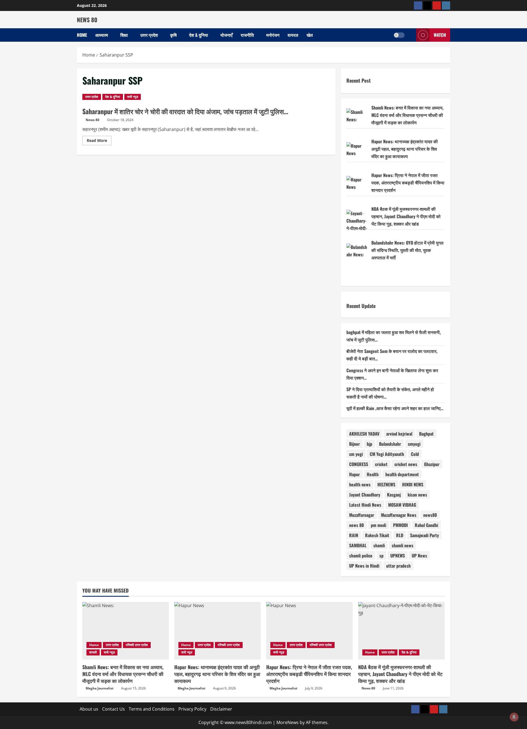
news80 (430, 515)
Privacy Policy (192, 709)
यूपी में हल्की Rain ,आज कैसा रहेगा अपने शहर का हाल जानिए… (395, 408)
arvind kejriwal (399, 433)
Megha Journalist (99, 688)
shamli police (360, 555)
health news (360, 484)
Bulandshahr (390, 444)
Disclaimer (221, 709)
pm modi (378, 525)
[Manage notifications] (514, 717)
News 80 (92, 119)
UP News (419, 555)
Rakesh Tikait (377, 535)
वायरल (293, 35)
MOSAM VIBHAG (402, 504)
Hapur (354, 474)
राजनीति (247, 35)
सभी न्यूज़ (132, 96)
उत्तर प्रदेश (149, 35)
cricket (381, 464)
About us (89, 709)
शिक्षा (124, 35)
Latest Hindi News (365, 504)
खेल (310, 35)
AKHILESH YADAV (364, 433)
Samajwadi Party (424, 535)
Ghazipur (431, 464)
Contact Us (113, 709)
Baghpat (426, 433)
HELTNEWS (386, 484)
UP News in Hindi (364, 565)
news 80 (356, 525)
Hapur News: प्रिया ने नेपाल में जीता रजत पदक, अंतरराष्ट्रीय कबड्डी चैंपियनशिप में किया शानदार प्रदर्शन (407, 182)
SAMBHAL (357, 545)
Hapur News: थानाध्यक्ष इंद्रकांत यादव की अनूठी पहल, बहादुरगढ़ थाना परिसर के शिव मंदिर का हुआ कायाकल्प (404, 148)
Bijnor (354, 444)
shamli (379, 545)
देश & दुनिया (198, 35)
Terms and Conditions (152, 709)
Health (373, 474)
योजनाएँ (226, 35)
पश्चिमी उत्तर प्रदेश (137, 645)
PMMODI (400, 525)
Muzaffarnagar (361, 515)
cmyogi (414, 444)
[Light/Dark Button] (399, 35)
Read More (99, 141)
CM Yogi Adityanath (387, 454)
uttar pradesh (398, 565)
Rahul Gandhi (426, 525)
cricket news (405, 464)
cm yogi (356, 454)
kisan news (417, 494)
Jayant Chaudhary (364, 494)
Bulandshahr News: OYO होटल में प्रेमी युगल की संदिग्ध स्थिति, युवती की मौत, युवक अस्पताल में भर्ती (407, 250)
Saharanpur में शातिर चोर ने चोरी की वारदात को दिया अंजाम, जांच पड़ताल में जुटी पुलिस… (185, 111)
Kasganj (394, 494)
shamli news (402, 545)
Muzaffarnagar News (398, 515)
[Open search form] (410, 35)
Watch (440, 35)
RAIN (353, 535)
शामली (93, 652)
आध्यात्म (101, 35)
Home (82, 35)
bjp (369, 444)
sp (381, 555)
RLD (399, 535)
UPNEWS (397, 555)
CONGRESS (358, 464)
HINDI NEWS (412, 484)
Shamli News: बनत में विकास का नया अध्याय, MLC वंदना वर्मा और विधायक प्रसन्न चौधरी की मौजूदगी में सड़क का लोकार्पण (407, 115)
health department (402, 474)
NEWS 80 (87, 19)
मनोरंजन (272, 35)
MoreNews (287, 722)
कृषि (173, 35)
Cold (415, 454)
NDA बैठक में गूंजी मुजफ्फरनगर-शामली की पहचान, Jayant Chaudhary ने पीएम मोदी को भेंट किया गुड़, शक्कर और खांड (406, 216)
